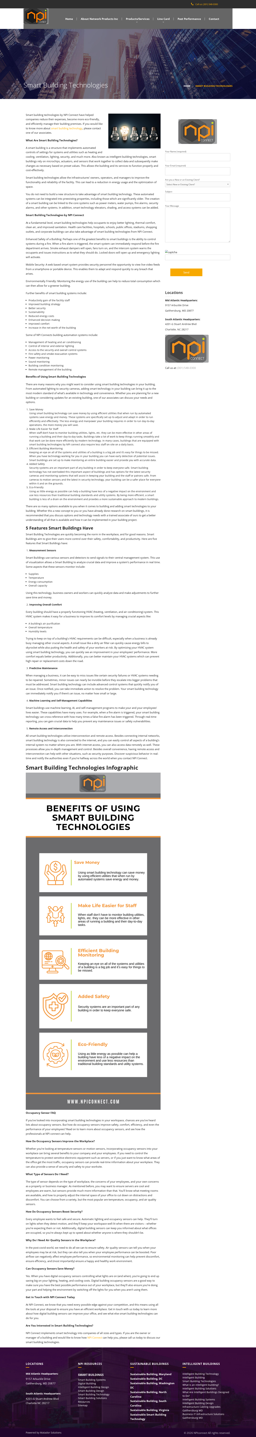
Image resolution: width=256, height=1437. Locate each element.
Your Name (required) (175, 151)
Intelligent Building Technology (201, 1373)
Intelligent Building (194, 1377)
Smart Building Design (91, 1390)
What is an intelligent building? (201, 1384)
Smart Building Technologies (199, 1381)
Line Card (163, 19)
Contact (213, 19)
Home (69, 19)
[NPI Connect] (36, 16)
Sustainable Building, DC (146, 1378)
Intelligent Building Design (93, 1387)
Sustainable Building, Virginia (149, 1410)
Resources (84, 1401)
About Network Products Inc (99, 19)
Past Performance (189, 19)
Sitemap (83, 1405)
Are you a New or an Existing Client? (182, 179)
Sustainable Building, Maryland (151, 1374)
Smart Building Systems (92, 1379)
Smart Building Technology (93, 1394)
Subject (168, 191)
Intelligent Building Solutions (199, 1388)
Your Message (172, 205)
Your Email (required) (175, 165)
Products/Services (137, 19)
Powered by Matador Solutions (43, 1432)
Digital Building (87, 1383)
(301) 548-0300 (186, 368)
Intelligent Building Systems (199, 1399)
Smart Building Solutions (92, 1398)
